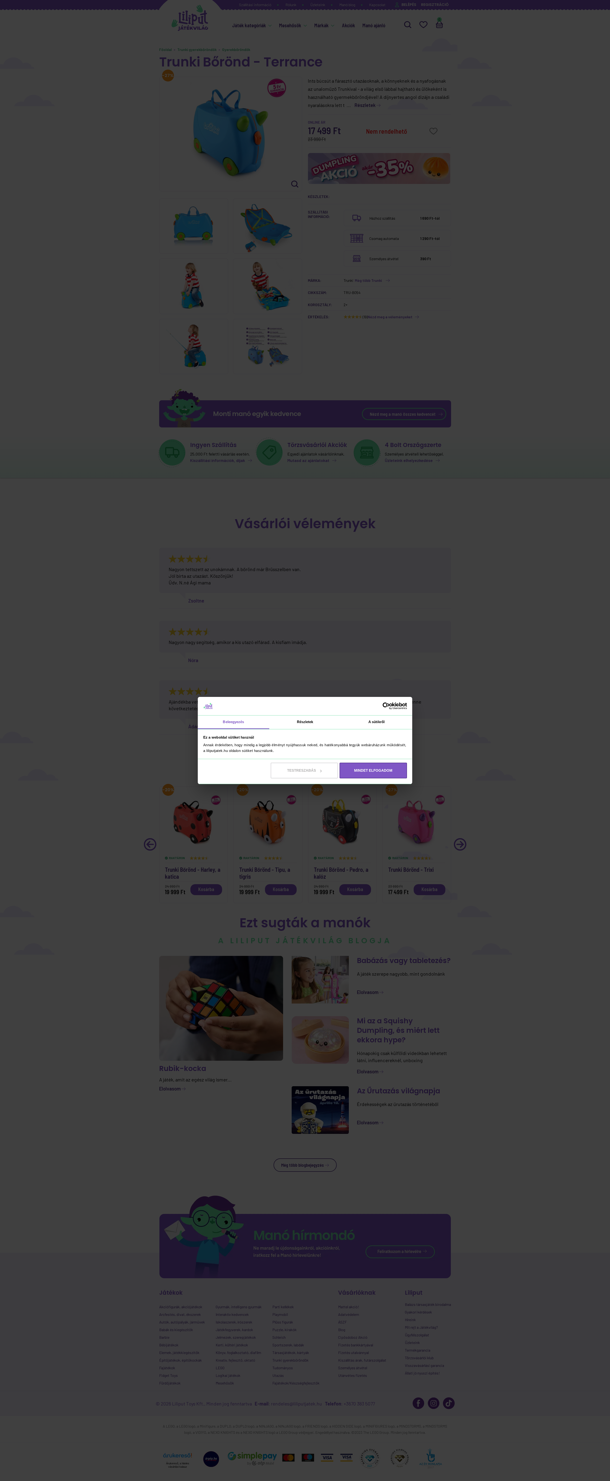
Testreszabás (301, 770)
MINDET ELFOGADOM (373, 770)
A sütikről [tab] (376, 722)
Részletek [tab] (305, 722)
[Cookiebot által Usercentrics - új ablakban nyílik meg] (386, 706)
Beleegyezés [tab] (233, 722)
